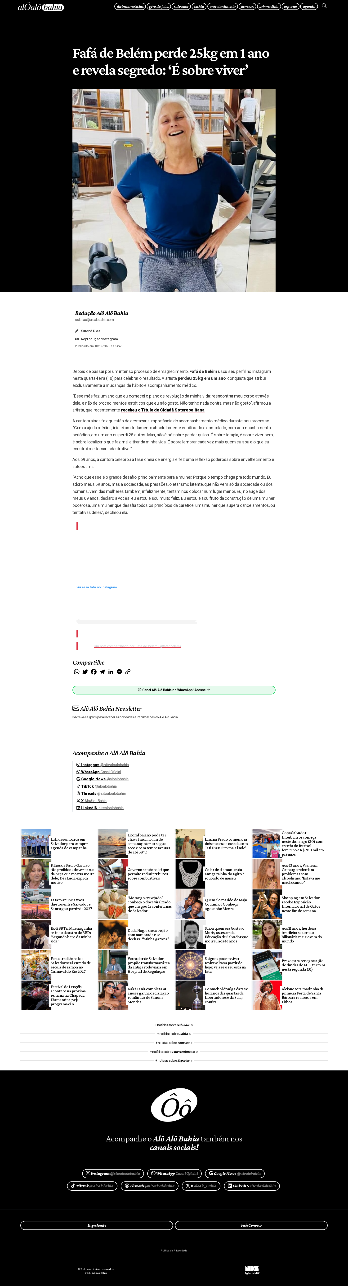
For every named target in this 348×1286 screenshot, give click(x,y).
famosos (247, 6)
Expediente (97, 1225)
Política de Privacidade (174, 1250)
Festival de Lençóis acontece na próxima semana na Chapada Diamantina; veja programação (68, 995)
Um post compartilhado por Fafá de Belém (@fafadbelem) (137, 646)
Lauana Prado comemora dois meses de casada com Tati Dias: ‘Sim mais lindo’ (226, 843)
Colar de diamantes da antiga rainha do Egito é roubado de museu (225, 873)
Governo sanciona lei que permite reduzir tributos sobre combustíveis (148, 873)
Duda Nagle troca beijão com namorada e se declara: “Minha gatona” (148, 934)
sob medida (269, 6)
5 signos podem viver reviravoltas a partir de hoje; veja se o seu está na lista (225, 965)
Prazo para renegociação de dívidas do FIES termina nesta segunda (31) (304, 965)
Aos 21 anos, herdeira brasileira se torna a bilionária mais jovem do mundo (302, 934)
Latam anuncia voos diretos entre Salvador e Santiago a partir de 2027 (71, 904)
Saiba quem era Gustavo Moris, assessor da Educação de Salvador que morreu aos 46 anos (226, 934)
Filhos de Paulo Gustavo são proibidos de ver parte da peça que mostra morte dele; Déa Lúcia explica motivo (73, 874)
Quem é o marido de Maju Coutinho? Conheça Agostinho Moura (226, 904)
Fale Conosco (251, 1225)
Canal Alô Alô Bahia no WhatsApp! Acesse (174, 690)
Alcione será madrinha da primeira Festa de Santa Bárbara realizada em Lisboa (303, 995)
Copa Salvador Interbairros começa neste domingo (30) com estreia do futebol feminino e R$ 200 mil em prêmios (303, 843)
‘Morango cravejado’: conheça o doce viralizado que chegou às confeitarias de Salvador (150, 904)
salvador (181, 6)
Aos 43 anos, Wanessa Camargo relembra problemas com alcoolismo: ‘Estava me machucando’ (301, 874)
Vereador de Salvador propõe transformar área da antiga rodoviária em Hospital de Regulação (149, 965)
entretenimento (223, 6)
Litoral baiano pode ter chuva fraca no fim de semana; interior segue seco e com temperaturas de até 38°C (149, 844)
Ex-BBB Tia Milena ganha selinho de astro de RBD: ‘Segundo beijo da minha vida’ (71, 934)
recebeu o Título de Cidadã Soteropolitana (163, 409)
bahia (199, 6)
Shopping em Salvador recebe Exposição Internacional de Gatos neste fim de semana (301, 904)
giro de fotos (159, 6)
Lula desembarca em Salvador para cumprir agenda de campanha (69, 843)
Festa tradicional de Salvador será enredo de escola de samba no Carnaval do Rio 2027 (71, 965)
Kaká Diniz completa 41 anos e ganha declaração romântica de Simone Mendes (148, 995)
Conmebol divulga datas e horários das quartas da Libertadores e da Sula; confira (226, 995)
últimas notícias (130, 6)
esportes (290, 6)
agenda (309, 6)
